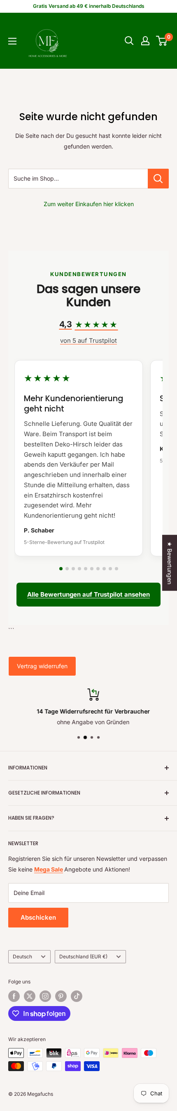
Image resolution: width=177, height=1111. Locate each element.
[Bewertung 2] (67, 568)
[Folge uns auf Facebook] (14, 996)
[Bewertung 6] (91, 568)
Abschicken (38, 917)
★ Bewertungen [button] (169, 563)
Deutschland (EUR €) (83, 956)
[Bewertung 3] (73, 568)
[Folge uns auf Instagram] (45, 996)
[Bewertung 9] (110, 568)
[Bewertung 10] (116, 568)
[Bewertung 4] (79, 568)
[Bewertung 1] (61, 568)
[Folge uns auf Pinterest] (61, 996)
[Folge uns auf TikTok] (76, 996)
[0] (162, 41)
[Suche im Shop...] (158, 178)
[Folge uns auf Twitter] (29, 996)
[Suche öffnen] (129, 40)
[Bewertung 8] (104, 568)
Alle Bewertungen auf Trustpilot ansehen (88, 594)
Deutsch (22, 956)
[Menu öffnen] (12, 41)
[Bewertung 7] (98, 568)
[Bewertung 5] (85, 568)
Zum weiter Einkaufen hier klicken (89, 203)
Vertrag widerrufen (42, 665)
